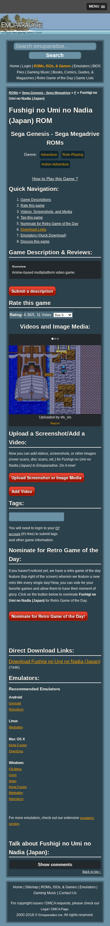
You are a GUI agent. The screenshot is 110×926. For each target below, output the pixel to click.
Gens (13, 775)
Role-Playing (72, 155)
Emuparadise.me (50, 915)
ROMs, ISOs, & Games (52, 66)
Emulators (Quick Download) (43, 235)
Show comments (55, 864)
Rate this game (33, 206)
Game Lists (85, 78)
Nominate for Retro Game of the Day (49, 224)
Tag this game (32, 217)
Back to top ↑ (91, 871)
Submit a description (32, 291)
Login (26, 66)
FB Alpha (15, 769)
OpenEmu (16, 751)
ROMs (13, 92)
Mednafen (16, 727)
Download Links (33, 229)
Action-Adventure (55, 164)
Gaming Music (38, 72)
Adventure (49, 155)
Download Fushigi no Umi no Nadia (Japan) (54, 661)
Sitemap (31, 887)
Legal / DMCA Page (54, 909)
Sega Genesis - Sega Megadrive (46, 92)
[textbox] (34, 516)
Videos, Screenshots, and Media (46, 212)
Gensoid (15, 703)
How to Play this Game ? (55, 178)
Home (14, 66)
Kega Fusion (18, 745)
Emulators (82, 66)
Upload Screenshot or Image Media (46, 477)
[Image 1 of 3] (55, 379)
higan (12, 781)
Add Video (21, 491)
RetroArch (16, 709)
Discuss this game (35, 241)
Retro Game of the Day (55, 78)
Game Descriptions (36, 200)
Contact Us (68, 893)
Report (55, 423)
